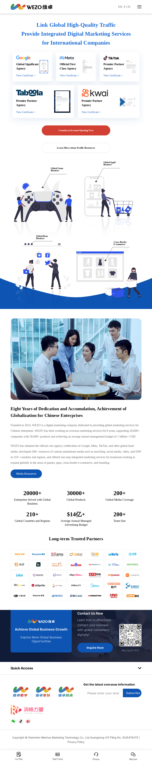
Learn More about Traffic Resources (76, 147)
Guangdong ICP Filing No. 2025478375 (114, 737)
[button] (139, 7)
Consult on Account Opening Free (76, 130)
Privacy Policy (76, 741)
